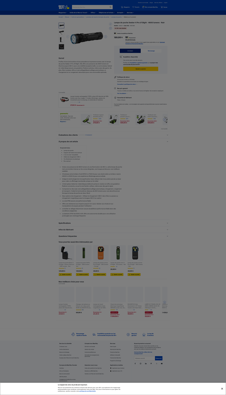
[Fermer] (222, 389)
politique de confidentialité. (87, 391)
